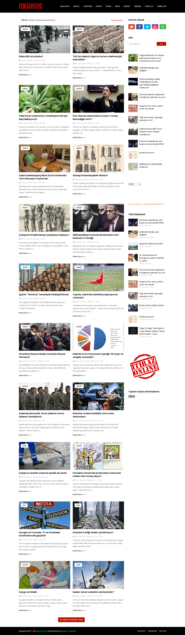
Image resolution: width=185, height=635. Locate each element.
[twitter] (147, 26)
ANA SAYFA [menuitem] (64, 6)
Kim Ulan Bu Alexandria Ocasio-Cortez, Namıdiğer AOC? (95, 117)
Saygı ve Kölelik (28, 592)
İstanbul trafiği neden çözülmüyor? (93, 532)
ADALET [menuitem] (76, 6)
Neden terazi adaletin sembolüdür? (93, 592)
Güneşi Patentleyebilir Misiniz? (90, 175)
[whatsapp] (163, 26)
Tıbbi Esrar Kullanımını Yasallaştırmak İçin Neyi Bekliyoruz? (43, 117)
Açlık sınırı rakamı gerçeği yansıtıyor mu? (150, 119)
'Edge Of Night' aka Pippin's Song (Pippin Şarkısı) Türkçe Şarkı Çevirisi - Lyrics (152, 331)
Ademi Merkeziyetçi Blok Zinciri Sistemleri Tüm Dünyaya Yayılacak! (42, 177)
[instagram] (155, 26)
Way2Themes (41, 631)
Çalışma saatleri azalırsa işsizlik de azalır (43, 473)
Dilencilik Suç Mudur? (31, 56)
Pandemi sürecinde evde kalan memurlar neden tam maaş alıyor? (97, 474)
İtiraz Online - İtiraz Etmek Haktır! (146, 204)
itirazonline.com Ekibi (82, 179)
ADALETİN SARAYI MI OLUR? (151, 243)
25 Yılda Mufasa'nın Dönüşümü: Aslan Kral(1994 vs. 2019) (151, 258)
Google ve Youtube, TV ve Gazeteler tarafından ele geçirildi (39, 534)
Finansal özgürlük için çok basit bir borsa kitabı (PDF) (151, 142)
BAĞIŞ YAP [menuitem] (161, 6)
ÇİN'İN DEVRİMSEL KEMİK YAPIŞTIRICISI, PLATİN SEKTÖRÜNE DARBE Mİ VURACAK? (149, 83)
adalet (25, 29)
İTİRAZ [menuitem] (108, 6)
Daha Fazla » (24, 75)
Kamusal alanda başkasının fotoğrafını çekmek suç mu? (152, 96)
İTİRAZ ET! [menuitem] (149, 6)
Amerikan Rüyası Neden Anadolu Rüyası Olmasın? (42, 355)
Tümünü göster (117, 20)
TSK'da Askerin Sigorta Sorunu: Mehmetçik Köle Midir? (97, 58)
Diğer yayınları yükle (72, 619)
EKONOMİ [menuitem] (88, 6)
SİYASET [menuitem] (127, 6)
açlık (24, 446)
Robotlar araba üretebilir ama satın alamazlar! (93, 415)
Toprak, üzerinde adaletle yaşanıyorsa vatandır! (95, 296)
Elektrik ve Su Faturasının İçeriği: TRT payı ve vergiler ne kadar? (98, 355)
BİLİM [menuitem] (117, 6)
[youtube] (131, 26)
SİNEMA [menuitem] (137, 6)
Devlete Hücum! (146, 152)
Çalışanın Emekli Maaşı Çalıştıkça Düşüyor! (44, 234)
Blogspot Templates (68, 631)
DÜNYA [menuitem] (99, 6)
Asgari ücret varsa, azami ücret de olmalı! (151, 107)
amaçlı (25, 89)
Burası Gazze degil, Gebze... (152, 305)
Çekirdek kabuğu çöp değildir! (149, 69)
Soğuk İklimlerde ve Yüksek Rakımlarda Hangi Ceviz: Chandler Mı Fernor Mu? (151, 58)
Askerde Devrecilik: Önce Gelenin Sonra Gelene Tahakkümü (41, 415)
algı (24, 505)
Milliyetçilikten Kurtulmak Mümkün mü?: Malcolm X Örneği (96, 236)
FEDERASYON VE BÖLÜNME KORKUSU (150, 165)
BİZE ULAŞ (162, 631)
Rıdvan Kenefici (26, 60)
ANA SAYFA (141, 631)
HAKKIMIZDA (152, 631)
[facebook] (139, 26)
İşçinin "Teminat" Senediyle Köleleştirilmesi (44, 294)
